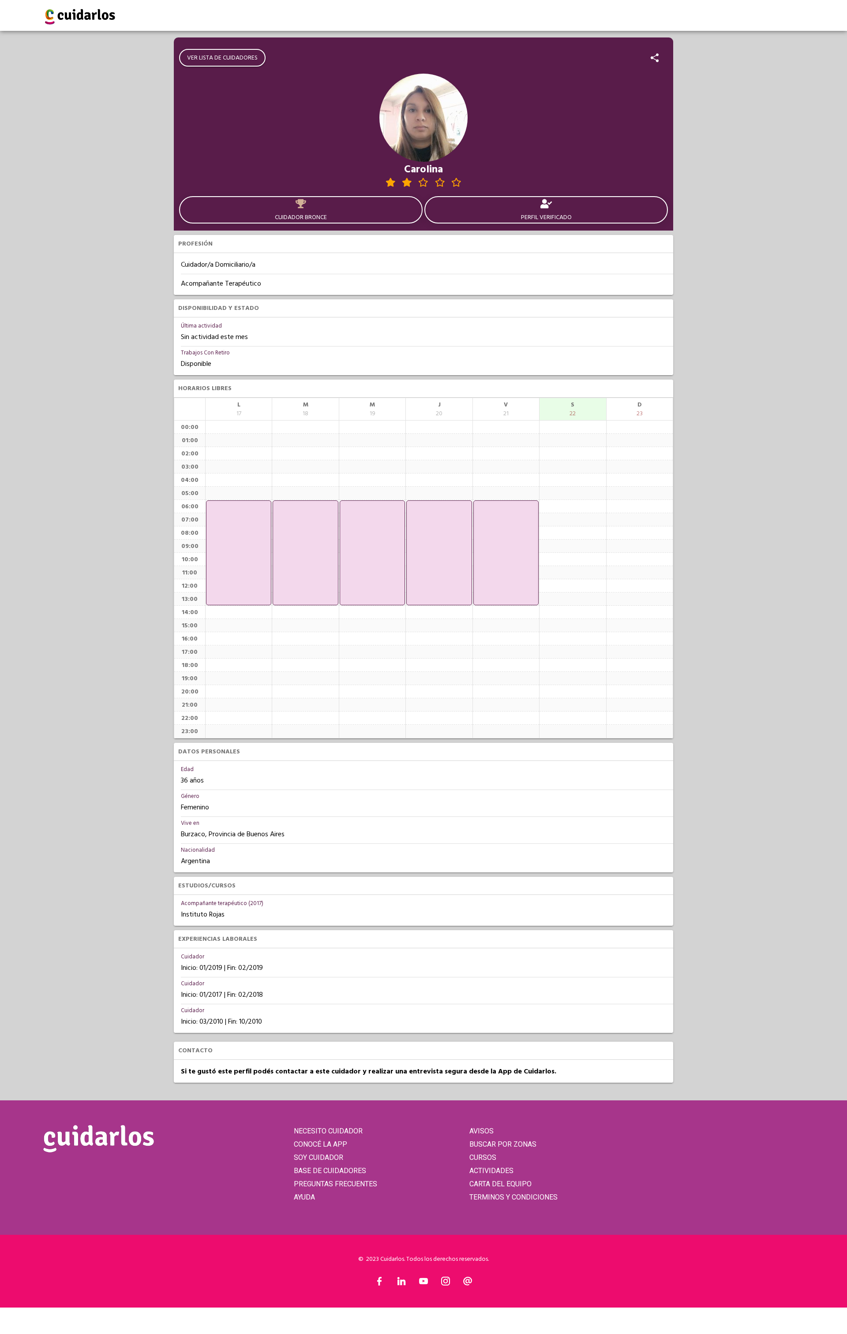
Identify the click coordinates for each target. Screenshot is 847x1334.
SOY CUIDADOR (318, 1157)
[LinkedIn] (401, 1283)
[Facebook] (379, 1283)
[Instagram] (445, 1283)
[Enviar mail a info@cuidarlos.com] (467, 1283)
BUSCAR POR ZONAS (502, 1144)
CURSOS (482, 1157)
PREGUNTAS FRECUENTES (335, 1184)
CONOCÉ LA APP (320, 1144)
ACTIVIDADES (491, 1170)
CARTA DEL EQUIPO (500, 1184)
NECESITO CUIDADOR (328, 1131)
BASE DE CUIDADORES (330, 1170)
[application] (238, 552)
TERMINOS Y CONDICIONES (513, 1197)
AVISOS (481, 1131)
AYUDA (304, 1197)
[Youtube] (423, 1283)
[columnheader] (238, 409)
